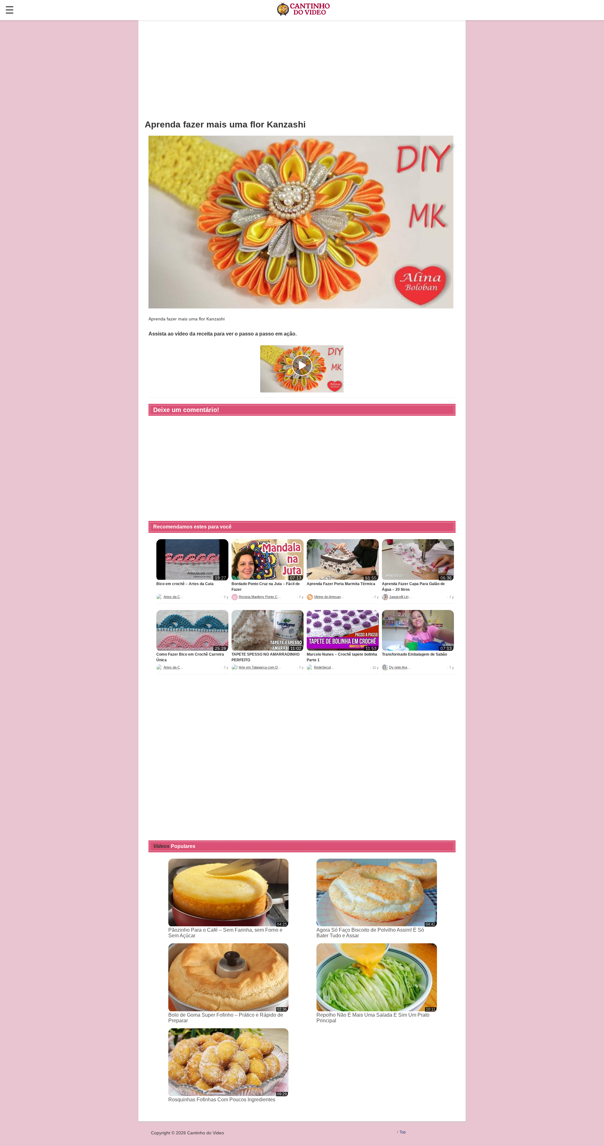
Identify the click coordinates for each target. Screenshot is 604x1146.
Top (403, 1132)
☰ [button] (9, 10)
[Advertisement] (302, 69)
